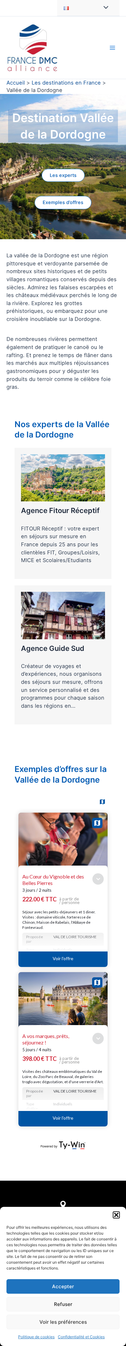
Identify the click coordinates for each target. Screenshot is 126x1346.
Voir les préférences (63, 1322)
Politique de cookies (36, 1336)
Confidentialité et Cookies (81, 1336)
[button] (116, 1215)
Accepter (63, 1286)
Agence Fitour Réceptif (60, 510)
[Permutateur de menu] (104, 8)
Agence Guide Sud (52, 648)
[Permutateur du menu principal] (112, 47)
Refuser (63, 1304)
